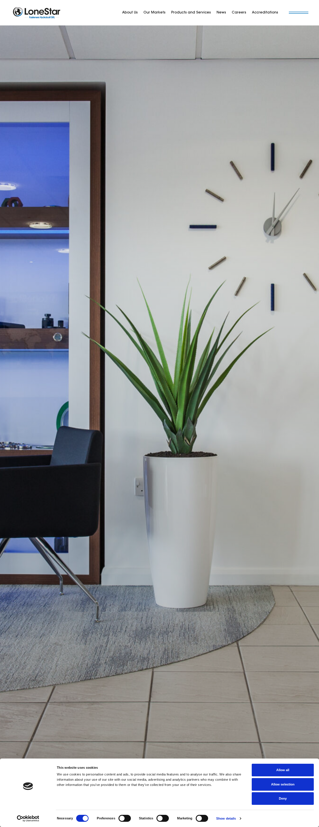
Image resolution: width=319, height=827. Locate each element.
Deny (283, 798)
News (221, 12)
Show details (226, 818)
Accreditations (265, 12)
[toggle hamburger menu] (298, 13)
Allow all (282, 770)
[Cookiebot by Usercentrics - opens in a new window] (28, 818)
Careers (239, 12)
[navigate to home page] (37, 13)
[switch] (124, 818)
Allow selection (283, 784)
